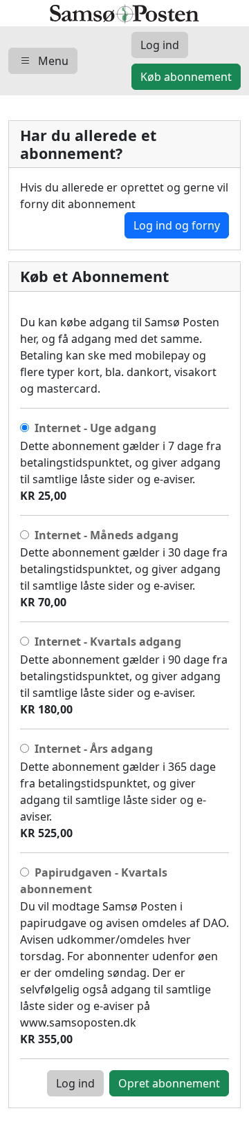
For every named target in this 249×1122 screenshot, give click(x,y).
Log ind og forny (176, 225)
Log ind (75, 1083)
